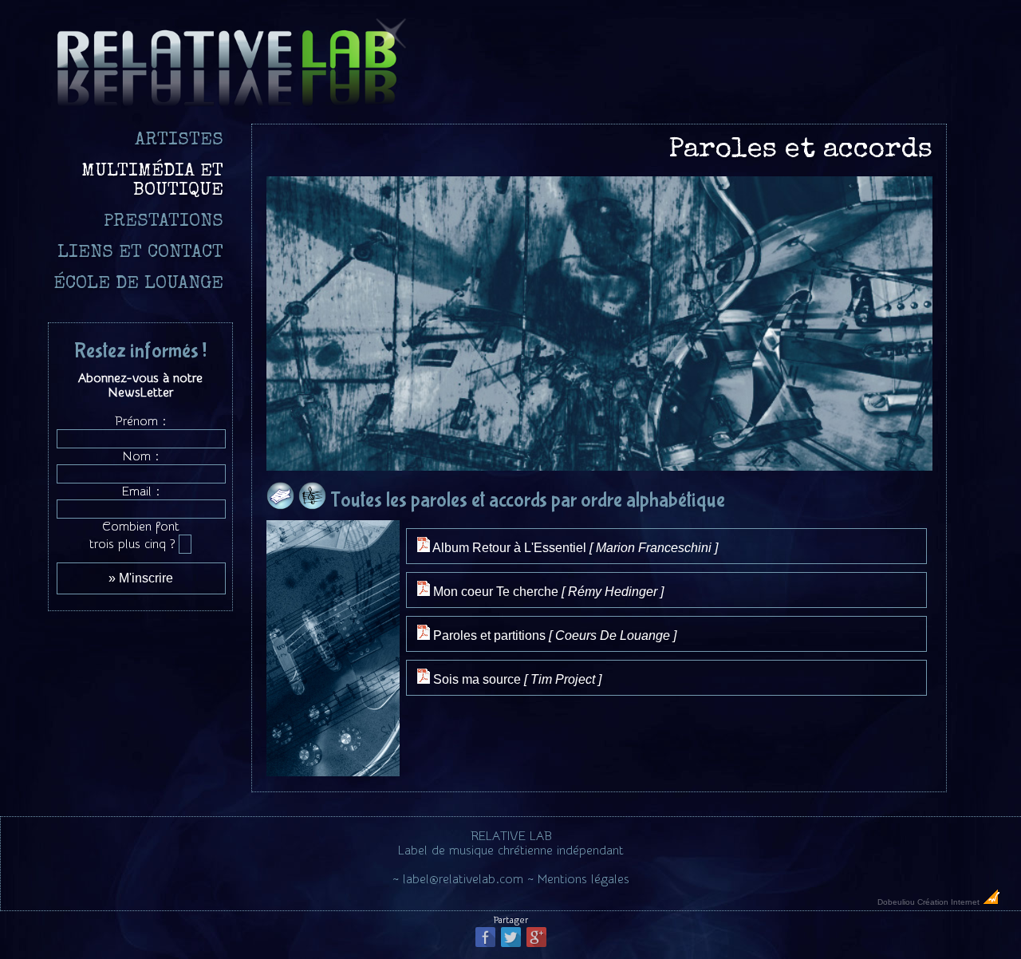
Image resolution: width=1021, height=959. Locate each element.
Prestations (163, 222)
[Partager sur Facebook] (485, 946)
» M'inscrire (140, 578)
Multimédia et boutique (152, 181)
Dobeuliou (896, 902)
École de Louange (138, 284)
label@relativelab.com (463, 879)
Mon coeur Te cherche (547, 591)
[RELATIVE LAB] (230, 108)
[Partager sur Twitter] (510, 946)
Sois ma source (515, 679)
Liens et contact (140, 253)
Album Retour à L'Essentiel (574, 547)
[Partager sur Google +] (536, 946)
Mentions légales (583, 879)
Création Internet (949, 902)
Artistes (179, 141)
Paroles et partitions (553, 635)
